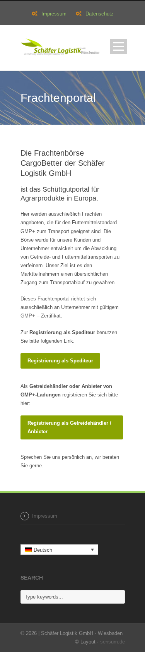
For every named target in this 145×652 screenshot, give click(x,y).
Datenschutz (99, 14)
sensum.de (112, 642)
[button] (59, 549)
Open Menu (118, 46)
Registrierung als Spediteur (60, 361)
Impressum (54, 14)
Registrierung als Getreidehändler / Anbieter (69, 427)
